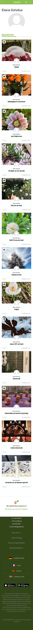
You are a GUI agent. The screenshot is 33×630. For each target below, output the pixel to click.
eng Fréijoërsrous (16, 136)
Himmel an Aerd (16, 275)
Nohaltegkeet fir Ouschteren (16, 102)
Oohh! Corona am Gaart (16, 240)
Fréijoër (16, 309)
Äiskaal (16, 67)
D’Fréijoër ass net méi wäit (16, 171)
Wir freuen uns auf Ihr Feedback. (16, 509)
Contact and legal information (16, 543)
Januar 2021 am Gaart (16, 344)
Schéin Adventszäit (17, 448)
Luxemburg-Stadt (26, 71)
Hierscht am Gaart (16, 205)
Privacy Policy (16, 533)
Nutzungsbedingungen (16, 548)
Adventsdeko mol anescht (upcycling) (16, 413)
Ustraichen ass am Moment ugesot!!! (16, 482)
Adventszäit (16, 379)
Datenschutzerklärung (9, 601)
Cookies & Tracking (16, 538)
